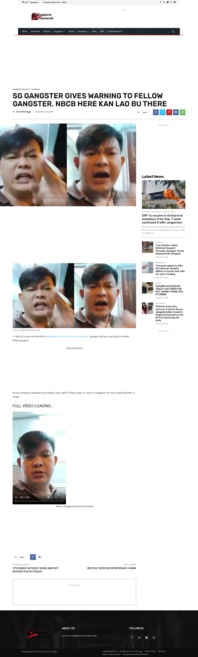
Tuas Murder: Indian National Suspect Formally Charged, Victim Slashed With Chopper (170, 249)
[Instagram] (164, 2)
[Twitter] (171, 2)
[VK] (176, 112)
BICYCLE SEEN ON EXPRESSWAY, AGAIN (111, 568)
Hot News (35, 89)
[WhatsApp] (182, 112)
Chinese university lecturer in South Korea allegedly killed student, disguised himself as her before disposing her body (170, 313)
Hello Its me (155, 212)
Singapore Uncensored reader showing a (68, 336)
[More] (40, 557)
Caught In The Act (21, 89)
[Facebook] (160, 2)
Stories (158, 283)
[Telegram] (167, 2)
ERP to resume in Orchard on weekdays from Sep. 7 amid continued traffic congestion (162, 219)
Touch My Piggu (23, 112)
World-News (160, 263)
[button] (173, 31)
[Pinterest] (169, 112)
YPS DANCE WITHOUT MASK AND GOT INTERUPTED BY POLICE (36, 570)
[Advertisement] (123, 17)
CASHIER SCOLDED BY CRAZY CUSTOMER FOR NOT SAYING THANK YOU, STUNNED (169, 290)
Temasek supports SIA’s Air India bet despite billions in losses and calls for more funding (170, 269)
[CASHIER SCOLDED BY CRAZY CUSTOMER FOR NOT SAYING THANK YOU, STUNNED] (147, 288)
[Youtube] (174, 2)
